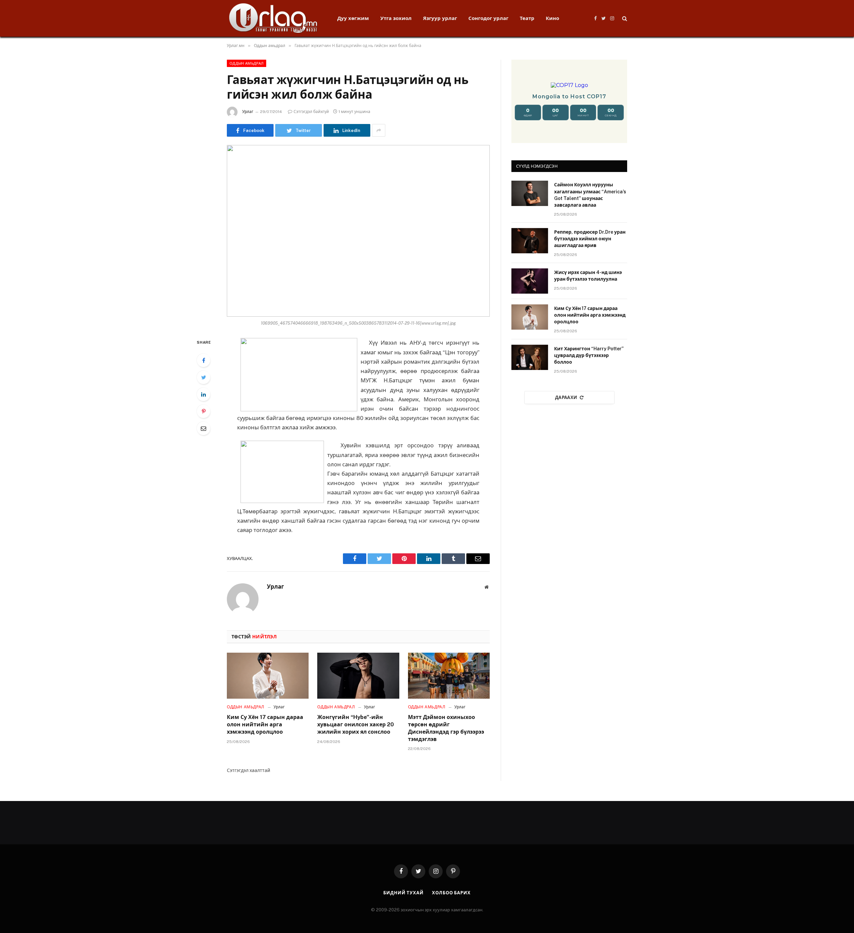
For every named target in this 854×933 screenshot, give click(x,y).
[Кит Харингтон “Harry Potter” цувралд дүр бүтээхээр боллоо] (529, 357)
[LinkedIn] (203, 394)
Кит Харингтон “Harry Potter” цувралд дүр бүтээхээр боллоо (588, 355)
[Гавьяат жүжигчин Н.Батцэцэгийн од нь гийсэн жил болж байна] (358, 231)
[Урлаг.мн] (273, 18)
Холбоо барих (451, 892)
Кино (552, 18)
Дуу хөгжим (353, 18)
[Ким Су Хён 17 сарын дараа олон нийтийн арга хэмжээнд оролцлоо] (268, 676)
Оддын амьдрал (247, 63)
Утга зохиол (396, 18)
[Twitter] (203, 377)
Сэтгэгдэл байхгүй (311, 111)
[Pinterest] (203, 411)
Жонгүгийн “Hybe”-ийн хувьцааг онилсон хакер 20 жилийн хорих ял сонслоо (355, 724)
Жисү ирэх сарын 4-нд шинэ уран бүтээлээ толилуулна (588, 276)
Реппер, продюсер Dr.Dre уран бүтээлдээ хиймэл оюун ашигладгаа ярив (589, 238)
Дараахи (566, 397)
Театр (527, 18)
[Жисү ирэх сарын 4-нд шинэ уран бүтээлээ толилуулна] (529, 281)
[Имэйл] (203, 428)
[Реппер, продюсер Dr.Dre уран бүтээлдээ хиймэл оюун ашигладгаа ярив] (529, 240)
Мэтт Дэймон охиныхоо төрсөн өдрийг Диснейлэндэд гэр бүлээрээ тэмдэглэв (446, 728)
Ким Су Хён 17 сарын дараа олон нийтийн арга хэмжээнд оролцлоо (265, 724)
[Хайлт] (624, 18)
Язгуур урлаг (440, 18)
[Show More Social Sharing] (378, 130)
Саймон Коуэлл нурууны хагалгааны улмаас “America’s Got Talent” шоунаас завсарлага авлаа (590, 194)
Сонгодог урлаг (488, 18)
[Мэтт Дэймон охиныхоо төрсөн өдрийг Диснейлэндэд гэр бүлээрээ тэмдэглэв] (449, 676)
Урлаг (247, 111)
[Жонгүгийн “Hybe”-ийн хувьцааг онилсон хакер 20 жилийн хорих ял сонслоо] (358, 676)
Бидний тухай (403, 892)
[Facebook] (203, 360)
